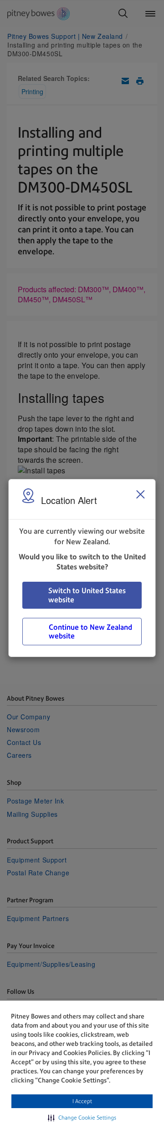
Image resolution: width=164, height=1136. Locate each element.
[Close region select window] (140, 494)
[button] (82, 1117)
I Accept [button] (82, 1101)
